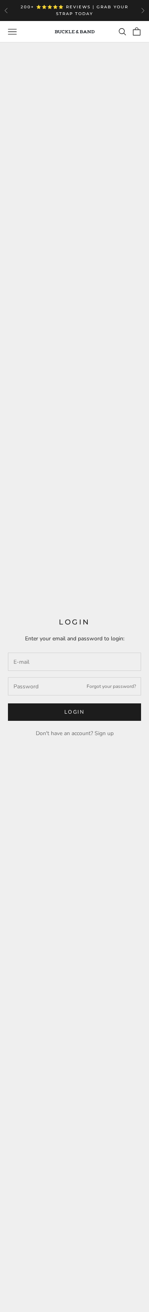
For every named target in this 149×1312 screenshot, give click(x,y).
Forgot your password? (111, 686)
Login (74, 712)
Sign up (104, 733)
